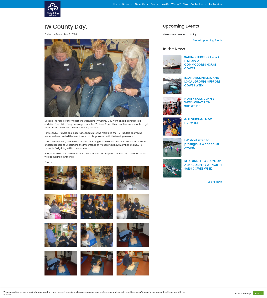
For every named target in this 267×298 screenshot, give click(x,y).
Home (116, 4)
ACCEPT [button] (258, 293)
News (125, 4)
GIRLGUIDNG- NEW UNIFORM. (198, 121)
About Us (140, 4)
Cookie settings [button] (243, 293)
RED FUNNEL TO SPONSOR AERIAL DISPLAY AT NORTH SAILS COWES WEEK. (203, 165)
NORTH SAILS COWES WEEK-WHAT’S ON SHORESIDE (199, 102)
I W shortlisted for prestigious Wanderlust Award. (201, 144)
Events (155, 4)
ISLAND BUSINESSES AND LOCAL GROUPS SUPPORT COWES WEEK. (202, 81)
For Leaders (215, 4)
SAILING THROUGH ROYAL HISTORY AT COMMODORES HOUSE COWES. (202, 62)
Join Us (165, 4)
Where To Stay (179, 4)
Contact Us (196, 4)
